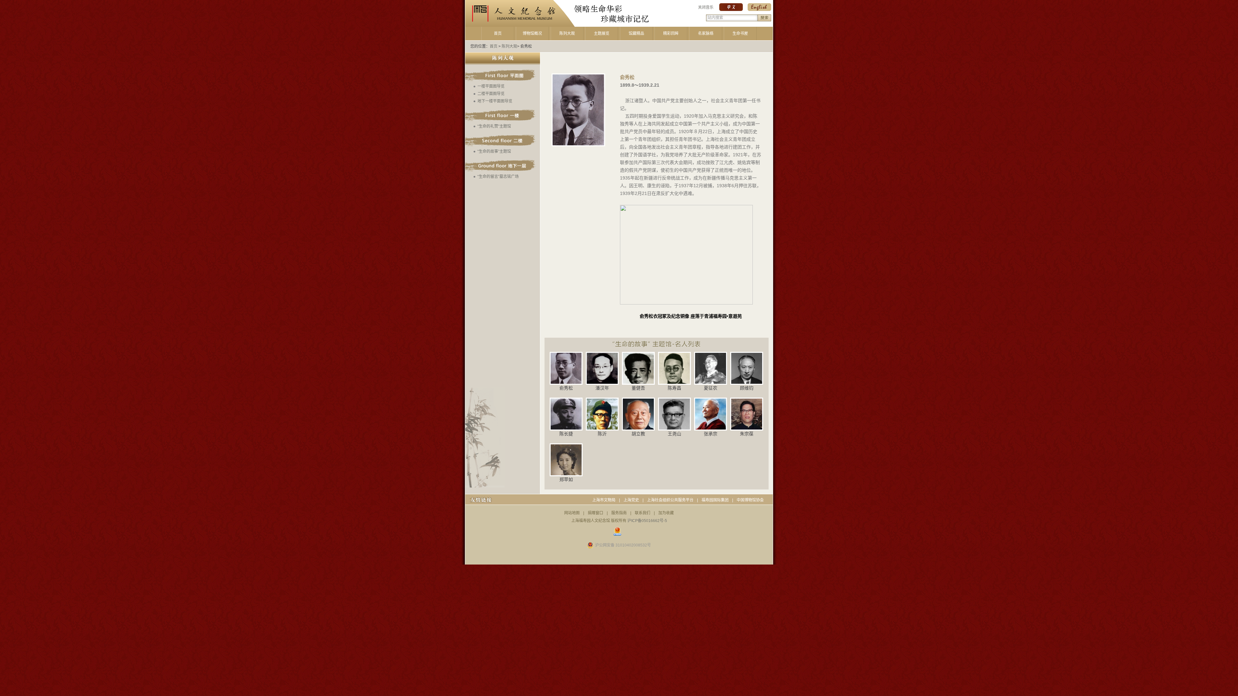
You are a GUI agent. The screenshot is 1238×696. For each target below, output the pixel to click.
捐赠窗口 (595, 513)
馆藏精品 (636, 33)
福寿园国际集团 (715, 500)
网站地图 (572, 513)
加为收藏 (666, 513)
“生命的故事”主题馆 (494, 151)
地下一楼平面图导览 (494, 101)
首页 (498, 33)
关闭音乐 (705, 7)
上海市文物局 (603, 500)
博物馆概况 (532, 33)
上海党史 (631, 500)
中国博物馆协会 (750, 500)
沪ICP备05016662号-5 (647, 520)
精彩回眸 (671, 33)
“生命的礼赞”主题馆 (494, 126)
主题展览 (601, 33)
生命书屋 (740, 33)
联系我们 (642, 513)
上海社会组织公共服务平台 (670, 500)
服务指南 (619, 513)
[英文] (759, 9)
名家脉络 (705, 33)
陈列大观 (567, 33)
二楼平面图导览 (491, 94)
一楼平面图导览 (491, 86)
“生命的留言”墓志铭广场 (498, 176)
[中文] (731, 9)
